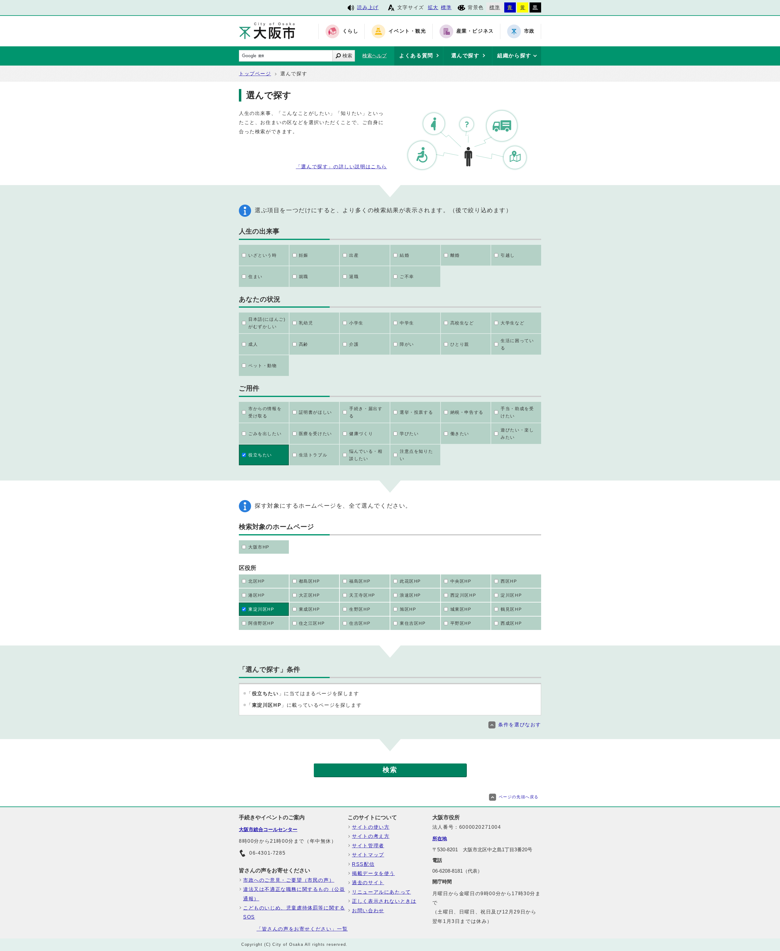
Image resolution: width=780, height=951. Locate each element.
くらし (350, 31)
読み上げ (367, 7)
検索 (347, 55)
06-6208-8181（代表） (457, 871)
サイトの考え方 (370, 836)
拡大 (433, 7)
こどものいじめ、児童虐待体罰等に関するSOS (294, 912)
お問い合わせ (368, 910)
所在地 (439, 838)
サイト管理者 (368, 845)
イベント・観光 (407, 31)
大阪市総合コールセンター (268, 829)
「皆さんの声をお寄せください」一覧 (302, 928)
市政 (529, 31)
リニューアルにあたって (381, 892)
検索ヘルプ (374, 55)
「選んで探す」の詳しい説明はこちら (341, 166)
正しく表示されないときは (384, 901)
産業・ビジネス (475, 31)
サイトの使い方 (370, 827)
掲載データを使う (373, 873)
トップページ (255, 73)
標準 (446, 7)
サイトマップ (368, 854)
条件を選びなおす (519, 724)
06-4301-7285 (267, 853)
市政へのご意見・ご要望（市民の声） (288, 880)
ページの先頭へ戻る (519, 797)
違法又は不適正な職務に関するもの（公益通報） (294, 894)
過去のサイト (368, 882)
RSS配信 (363, 864)
